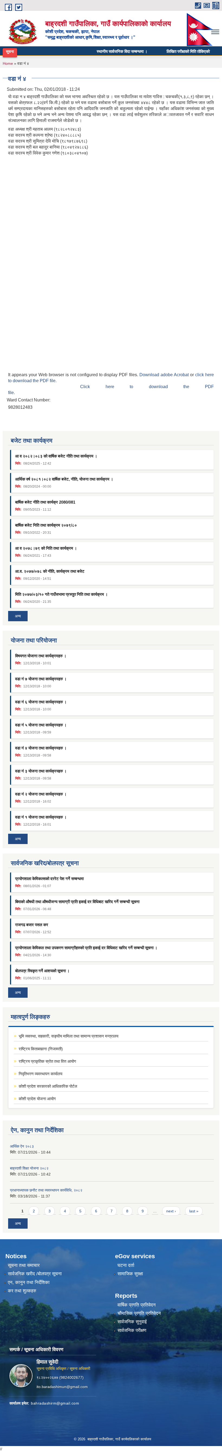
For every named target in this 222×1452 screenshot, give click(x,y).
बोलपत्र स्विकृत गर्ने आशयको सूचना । (42, 970)
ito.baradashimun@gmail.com (62, 1387)
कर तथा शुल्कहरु (22, 1290)
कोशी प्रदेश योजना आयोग (37, 1098)
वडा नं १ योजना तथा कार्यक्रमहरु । (41, 817)
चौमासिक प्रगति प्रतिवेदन (139, 1313)
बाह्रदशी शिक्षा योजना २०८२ (29, 1168)
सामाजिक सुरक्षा (130, 1273)
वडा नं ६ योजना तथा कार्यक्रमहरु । (41, 702)
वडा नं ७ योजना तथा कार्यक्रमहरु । (41, 679)
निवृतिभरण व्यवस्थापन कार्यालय (40, 1073)
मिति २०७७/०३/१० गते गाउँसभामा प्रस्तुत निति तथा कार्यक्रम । (61, 594)
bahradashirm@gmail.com (55, 1403)
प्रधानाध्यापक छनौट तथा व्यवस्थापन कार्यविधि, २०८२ (46, 1190)
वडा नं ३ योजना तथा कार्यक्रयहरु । (41, 771)
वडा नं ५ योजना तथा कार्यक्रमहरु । (41, 725)
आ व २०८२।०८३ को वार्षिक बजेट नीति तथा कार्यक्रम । (56, 456)
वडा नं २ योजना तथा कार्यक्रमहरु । (41, 794)
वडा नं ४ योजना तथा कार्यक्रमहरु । (41, 748)
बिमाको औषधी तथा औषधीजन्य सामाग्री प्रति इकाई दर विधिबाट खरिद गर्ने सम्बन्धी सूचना (77, 901)
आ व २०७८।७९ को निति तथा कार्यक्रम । (46, 548)
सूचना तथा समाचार (24, 1265)
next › (171, 1211)
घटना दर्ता (125, 1265)
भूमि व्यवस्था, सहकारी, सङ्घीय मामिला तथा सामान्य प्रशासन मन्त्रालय (68, 1036)
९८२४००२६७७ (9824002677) (60, 1377)
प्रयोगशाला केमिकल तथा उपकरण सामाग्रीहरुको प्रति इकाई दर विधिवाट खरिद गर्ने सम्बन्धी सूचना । (86, 947)
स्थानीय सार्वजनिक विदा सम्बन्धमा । (110, 51)
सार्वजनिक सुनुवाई (132, 1321)
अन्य (18, 616)
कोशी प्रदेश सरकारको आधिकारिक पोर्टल (48, 1086)
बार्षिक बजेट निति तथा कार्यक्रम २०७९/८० (46, 525)
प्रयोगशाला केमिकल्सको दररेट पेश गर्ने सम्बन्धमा (49, 878)
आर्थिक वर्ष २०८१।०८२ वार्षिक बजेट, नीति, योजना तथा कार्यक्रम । (64, 479)
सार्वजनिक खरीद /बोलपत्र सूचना (35, 1273)
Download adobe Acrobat (164, 374)
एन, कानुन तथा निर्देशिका (29, 1282)
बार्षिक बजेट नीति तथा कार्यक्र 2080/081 (45, 502)
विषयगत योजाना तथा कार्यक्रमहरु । (40, 655)
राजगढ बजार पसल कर (31, 924)
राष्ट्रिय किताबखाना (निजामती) (41, 1049)
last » (193, 1211)
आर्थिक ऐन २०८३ (22, 1146)
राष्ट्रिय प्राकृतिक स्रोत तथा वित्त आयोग (47, 1061)
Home (8, 63)
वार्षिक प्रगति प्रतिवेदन (136, 1305)
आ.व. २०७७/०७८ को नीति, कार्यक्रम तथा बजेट (49, 571)
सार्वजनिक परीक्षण (131, 1330)
